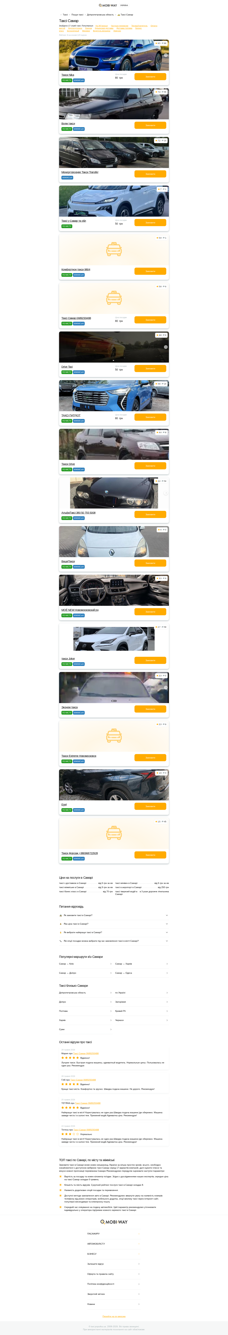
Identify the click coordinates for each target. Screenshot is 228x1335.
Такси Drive (68, 464)
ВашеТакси (68, 561)
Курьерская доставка (104, 28)
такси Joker (68, 658)
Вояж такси (68, 123)
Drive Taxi (67, 366)
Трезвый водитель (139, 26)
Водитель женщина (101, 31)
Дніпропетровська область (100, 14)
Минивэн (86, 31)
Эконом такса (69, 707)
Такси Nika (67, 74)
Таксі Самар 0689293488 (76, 318)
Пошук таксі (77, 14)
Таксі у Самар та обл (73, 220)
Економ (88, 28)
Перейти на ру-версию (114, 1316)
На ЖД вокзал (102, 26)
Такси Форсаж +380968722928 (79, 853)
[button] (113, 68)
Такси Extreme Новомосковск (78, 755)
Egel (64, 804)
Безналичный (73, 31)
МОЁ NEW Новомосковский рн (79, 610)
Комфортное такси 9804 (75, 269)
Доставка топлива (124, 28)
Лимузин (117, 31)
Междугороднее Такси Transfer (79, 172)
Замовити (150, 76)
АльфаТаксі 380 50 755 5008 (78, 512)
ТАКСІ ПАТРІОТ (70, 415)
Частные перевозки (119, 26)
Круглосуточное (75, 28)
